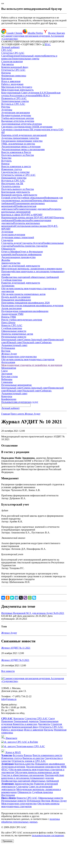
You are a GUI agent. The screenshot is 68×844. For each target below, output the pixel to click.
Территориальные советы (25, 58)
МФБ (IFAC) (43, 95)
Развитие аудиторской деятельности (20, 282)
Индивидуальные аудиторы (16, 115)
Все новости (8, 671)
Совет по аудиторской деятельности (20, 265)
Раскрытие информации (28, 254)
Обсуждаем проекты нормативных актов (23, 294)
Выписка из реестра (33, 758)
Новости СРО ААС (11, 325)
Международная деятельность (17, 89)
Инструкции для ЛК (12, 183)
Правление (13, 55)
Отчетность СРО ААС (13, 70)
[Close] (2, 3)
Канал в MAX (13, 752)
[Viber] (25, 598)
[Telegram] (16, 598)
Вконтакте (11, 738)
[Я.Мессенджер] (12, 598)
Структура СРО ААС (12, 53)
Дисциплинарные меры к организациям (23, 149)
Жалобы (5, 260)
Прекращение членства (13, 177)
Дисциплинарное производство (18, 257)
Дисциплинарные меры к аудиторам (20, 146)
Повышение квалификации (16, 299)
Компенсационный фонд (14, 67)
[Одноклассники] (7, 598)
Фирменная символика (13, 75)
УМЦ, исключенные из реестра (18, 143)
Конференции (8, 399)
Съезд (4, 55)
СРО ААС (6, 50)
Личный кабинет (10, 47)
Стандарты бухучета (32, 243)
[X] (21, 598)
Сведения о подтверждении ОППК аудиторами (27, 126)
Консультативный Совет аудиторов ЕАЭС (24, 92)
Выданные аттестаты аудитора (17, 121)
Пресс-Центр (8, 322)
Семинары (7, 382)
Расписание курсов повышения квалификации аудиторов (32, 305)
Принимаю (7, 841)
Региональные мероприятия (16, 385)
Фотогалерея (8, 362)
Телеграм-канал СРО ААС (30, 746)
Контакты (6, 78)
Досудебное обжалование (30, 197)
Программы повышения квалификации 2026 (25, 302)
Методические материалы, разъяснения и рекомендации (31, 268)
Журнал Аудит (9, 353)
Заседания (6, 373)
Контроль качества (24, 763)
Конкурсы (6, 396)
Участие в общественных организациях (22, 775)
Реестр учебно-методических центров (21, 319)
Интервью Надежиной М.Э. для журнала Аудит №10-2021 (32, 613)
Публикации (8, 348)
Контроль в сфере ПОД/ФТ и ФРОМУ (22, 214)
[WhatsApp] (30, 598)
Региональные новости (13, 336)
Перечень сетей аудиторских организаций (24, 135)
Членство (6, 158)
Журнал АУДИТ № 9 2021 (15, 660)
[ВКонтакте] (3, 598)
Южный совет (14, 342)
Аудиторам (7, 231)
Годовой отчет (9, 197)
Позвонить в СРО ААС (14, 98)
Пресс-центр (17, 413)
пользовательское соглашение (48, 835)
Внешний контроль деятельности (19, 194)
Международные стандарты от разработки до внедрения (31, 365)
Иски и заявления (10, 81)
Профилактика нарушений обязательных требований (30, 277)
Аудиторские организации (15, 112)
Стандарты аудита (11, 243)
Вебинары (6, 379)
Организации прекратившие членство (22, 141)
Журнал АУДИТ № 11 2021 (15, 647)
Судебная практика (11, 280)
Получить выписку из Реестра (17, 155)
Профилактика (22, 220)
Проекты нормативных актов (17, 334)
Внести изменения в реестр (47, 755)
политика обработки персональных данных (30, 820)
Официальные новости (13, 331)
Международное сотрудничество (19, 356)
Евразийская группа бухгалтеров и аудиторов (30, 94)
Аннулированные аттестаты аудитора (21, 124)
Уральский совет (31, 342)
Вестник (5, 351)
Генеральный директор (31, 55)
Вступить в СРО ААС (13, 104)
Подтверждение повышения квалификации (24, 311)
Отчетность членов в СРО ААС (18, 175)
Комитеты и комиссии (25, 724)
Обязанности (8, 248)
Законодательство (10, 263)
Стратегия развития (12, 61)
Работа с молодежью (12, 84)
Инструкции (8, 795)
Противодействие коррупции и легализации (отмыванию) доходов (32, 776)
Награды (6, 72)
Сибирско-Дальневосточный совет (26, 344)
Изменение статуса (11, 169)
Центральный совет (12, 339)
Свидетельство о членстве (15, 172)
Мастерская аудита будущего (16, 87)
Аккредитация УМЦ (12, 314)
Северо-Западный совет (35, 339)
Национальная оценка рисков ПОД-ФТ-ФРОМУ (27, 217)
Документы (7, 64)
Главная (5, 413)
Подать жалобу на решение (16, 297)
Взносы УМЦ (8, 316)
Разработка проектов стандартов (30, 246)
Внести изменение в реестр (16, 166)
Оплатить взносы (10, 186)
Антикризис (8, 285)
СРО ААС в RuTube (27, 742)
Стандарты (7, 240)
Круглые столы (9, 376)
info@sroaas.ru (8, 699)
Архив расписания (11, 308)
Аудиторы (6, 109)
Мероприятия (8, 368)
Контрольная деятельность (15, 192)
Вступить (6, 160)
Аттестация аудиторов (13, 234)
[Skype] (34, 598)
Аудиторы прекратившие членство (20, 138)
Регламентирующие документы (32, 209)
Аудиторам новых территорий (17, 237)
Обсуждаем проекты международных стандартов (27, 359)
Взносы (5, 163)
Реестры (5, 106)
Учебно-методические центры (17, 118)
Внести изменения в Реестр (16, 152)
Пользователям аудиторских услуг (19, 402)
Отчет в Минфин (10, 251)
